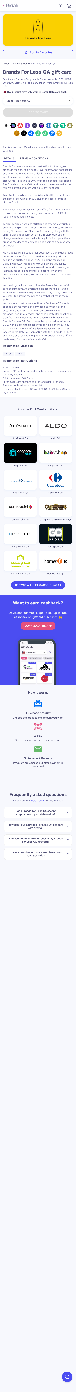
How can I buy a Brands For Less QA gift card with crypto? (35, 826)
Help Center (38, 800)
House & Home (21, 63)
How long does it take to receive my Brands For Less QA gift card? (36, 840)
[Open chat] (67, 1377)
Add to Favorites (41, 52)
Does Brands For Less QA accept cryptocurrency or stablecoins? (36, 812)
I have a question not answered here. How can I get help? (35, 854)
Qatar (6, 63)
